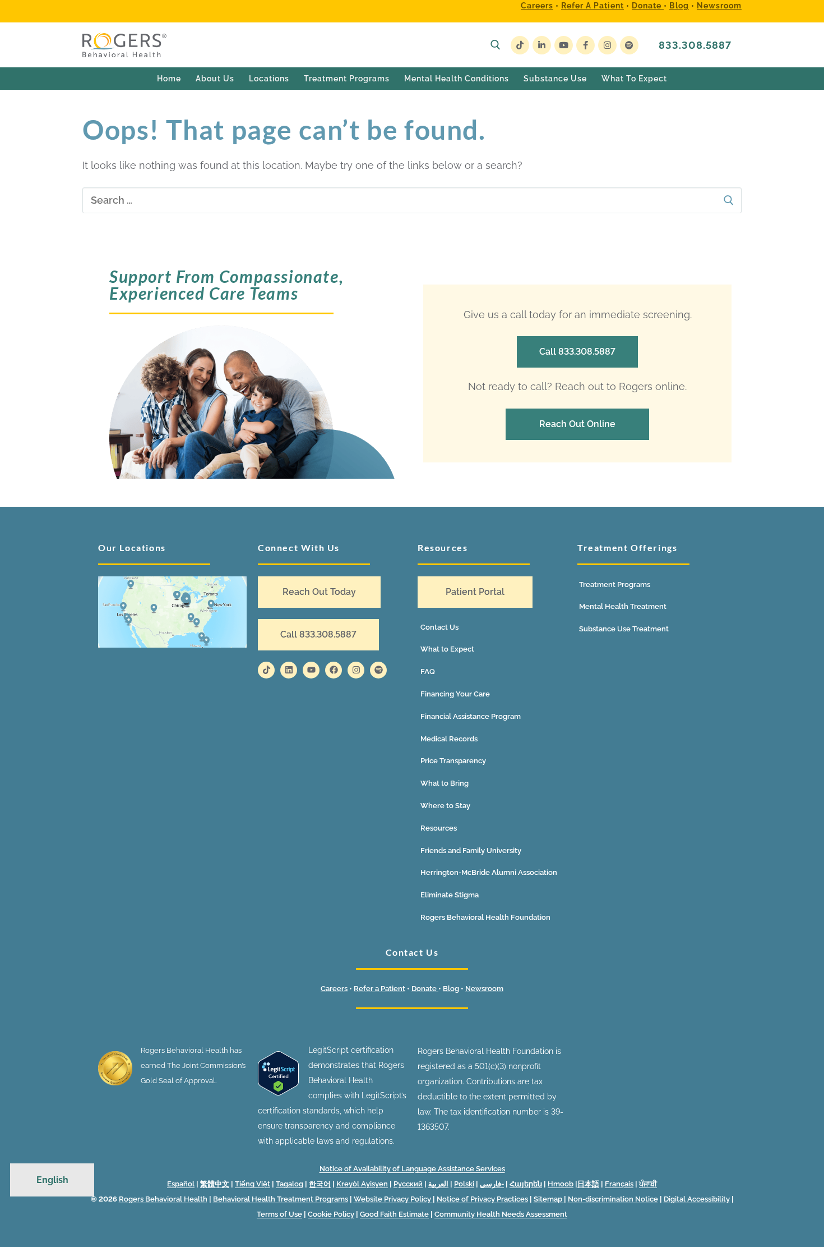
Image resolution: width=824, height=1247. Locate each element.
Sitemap (549, 1199)
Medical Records (449, 739)
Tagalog (289, 1184)
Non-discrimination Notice (613, 1199)
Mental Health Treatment (622, 606)
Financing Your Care (455, 694)
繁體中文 (214, 1184)
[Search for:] (412, 200)
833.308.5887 (695, 45)
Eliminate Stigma (449, 895)
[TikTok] (520, 45)
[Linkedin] (288, 670)
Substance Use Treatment (624, 629)
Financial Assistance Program (470, 716)
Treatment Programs (614, 584)
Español (181, 1184)
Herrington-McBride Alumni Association (488, 872)
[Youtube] (563, 45)
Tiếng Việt (252, 1184)
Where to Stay (445, 805)
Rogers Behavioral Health (163, 1199)
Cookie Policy (331, 1214)
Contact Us (439, 627)
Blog (679, 5)
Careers (537, 5)
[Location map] (172, 612)
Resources (438, 828)
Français (619, 1184)
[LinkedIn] (542, 45)
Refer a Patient (592, 5)
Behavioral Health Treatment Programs (280, 1199)
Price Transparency (453, 761)
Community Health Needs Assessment (500, 1214)
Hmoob (560, 1184)
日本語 (588, 1184)
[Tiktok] (266, 670)
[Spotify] (629, 45)
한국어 (320, 1184)
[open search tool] (495, 45)
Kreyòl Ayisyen (362, 1184)
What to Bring (444, 783)
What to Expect (447, 649)
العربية (438, 1184)
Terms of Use (279, 1214)
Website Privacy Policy (393, 1199)
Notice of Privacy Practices (482, 1199)
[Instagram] (607, 45)
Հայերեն (526, 1184)
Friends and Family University (470, 850)
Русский (408, 1184)
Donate (648, 5)
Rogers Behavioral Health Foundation (485, 917)
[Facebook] (585, 45)
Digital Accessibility (697, 1199)
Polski (464, 1184)
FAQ (427, 671)
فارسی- (492, 1184)
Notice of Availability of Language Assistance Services (412, 1169)
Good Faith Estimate (394, 1214)
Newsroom (719, 5)
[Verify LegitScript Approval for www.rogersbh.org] (278, 1092)
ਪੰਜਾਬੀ (648, 1184)
